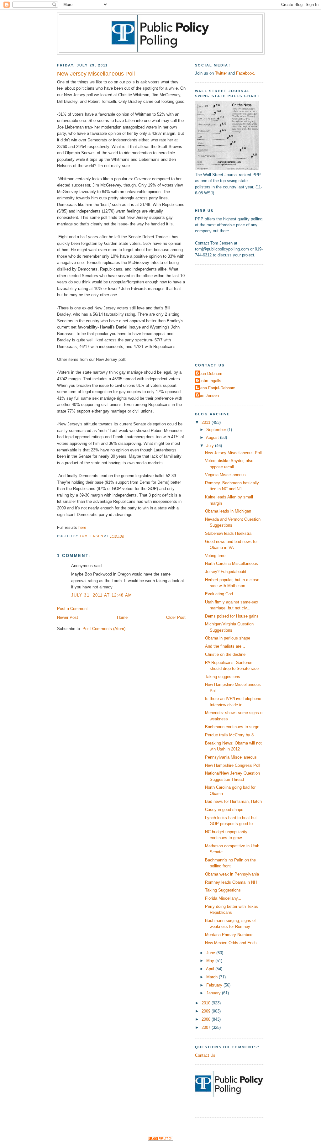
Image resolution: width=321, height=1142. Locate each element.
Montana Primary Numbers (229, 934)
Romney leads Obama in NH (231, 882)
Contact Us (205, 1055)
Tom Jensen (208, 395)
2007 (207, 1027)
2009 (207, 1011)
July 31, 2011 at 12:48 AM (101, 595)
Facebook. (245, 73)
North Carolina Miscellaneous (231, 563)
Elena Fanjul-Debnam (216, 388)
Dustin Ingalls (209, 380)
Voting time (215, 555)
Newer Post (67, 617)
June (211, 952)
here (82, 527)
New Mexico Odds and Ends (231, 942)
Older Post (176, 617)
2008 (207, 1019)
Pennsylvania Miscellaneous (231, 757)
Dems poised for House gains (232, 616)
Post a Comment (72, 608)
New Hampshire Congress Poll (232, 765)
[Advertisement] (234, 310)
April (210, 968)
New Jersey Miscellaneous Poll (233, 452)
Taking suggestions (222, 676)
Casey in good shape (224, 809)
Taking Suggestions (223, 890)
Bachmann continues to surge (232, 726)
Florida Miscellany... (223, 898)
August (213, 437)
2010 (207, 1003)
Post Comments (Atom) (103, 628)
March (212, 977)
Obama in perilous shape (227, 638)
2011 (207, 422)
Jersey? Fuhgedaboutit (225, 571)
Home (122, 617)
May (210, 960)
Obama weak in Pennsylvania (232, 874)
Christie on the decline (225, 654)
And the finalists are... (225, 646)
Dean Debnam (209, 373)
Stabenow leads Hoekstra (228, 533)
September (216, 429)
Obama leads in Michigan (228, 511)
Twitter (221, 73)
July (210, 445)
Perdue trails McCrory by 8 (229, 735)
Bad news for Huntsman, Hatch (233, 801)
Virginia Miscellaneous (225, 474)
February (215, 985)
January (214, 993)
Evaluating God (219, 594)
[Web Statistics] (160, 1139)
